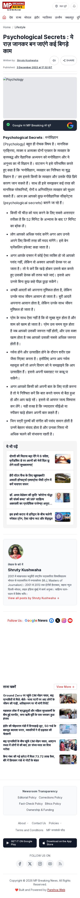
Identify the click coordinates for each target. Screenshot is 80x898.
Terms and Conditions (29, 830)
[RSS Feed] (60, 864)
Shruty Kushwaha (27, 60)
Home (7, 27)
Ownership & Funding (40, 809)
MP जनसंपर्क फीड (55, 830)
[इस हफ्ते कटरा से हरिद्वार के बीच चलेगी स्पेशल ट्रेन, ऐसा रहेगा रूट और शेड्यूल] (62, 517)
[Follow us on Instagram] (64, 620)
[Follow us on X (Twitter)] (57, 620)
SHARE (70, 60)
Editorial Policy (27, 797)
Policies (54, 823)
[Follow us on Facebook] (51, 620)
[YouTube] (50, 864)
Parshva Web (56, 889)
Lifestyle (20, 27)
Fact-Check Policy (31, 803)
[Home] (4, 17)
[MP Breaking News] (13, 6)
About (22, 823)
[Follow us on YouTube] (70, 620)
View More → (65, 686)
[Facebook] (20, 864)
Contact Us (39, 823)
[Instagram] (40, 864)
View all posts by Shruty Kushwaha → (33, 598)
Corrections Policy (50, 797)
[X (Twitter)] (30, 864)
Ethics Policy (53, 803)
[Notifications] (74, 6)
